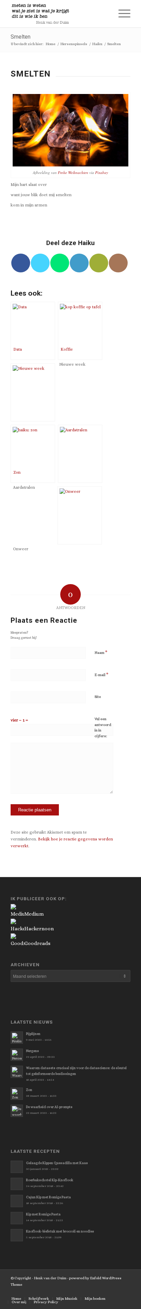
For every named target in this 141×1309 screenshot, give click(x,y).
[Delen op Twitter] (40, 263)
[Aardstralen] (80, 454)
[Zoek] (105, 13)
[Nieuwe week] (33, 392)
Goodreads (37, 943)
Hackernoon (39, 929)
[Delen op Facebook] (20, 263)
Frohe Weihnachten (73, 172)
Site (97, 696)
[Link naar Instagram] (118, 263)
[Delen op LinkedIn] (79, 263)
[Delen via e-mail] (98, 263)
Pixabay (101, 172)
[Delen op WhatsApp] (59, 263)
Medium (34, 914)
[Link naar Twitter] (84, 1291)
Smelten (20, 36)
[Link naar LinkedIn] (125, 1291)
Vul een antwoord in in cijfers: (102, 727)
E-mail (101, 674)
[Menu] (121, 13)
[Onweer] (79, 515)
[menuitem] (105, 13)
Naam (100, 652)
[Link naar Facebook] (94, 1291)
